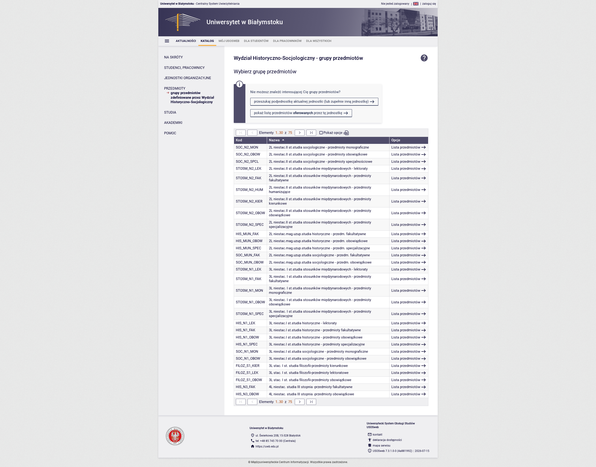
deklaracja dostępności (387, 440)
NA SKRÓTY (173, 57)
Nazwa (275, 140)
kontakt (377, 434)
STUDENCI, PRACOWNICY (184, 68)
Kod (239, 140)
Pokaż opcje (332, 133)
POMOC (170, 133)
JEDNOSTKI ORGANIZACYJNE (187, 78)
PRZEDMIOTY (174, 88)
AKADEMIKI (173, 123)
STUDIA (170, 112)
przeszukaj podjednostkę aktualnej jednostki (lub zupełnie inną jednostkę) (311, 101)
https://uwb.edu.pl (267, 446)
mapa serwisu (381, 445)
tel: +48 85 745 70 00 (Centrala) (276, 441)
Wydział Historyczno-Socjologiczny (274, 58)
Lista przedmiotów (405, 147)
